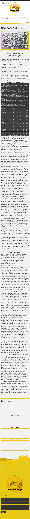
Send (3, 512)
